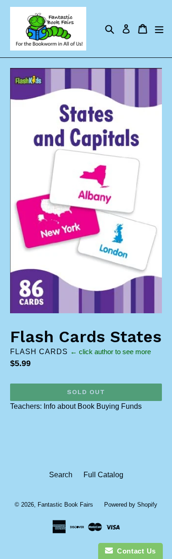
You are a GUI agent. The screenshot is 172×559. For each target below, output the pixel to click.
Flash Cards (39, 352)
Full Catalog (103, 475)
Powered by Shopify (130, 504)
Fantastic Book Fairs (65, 504)
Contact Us (134, 551)
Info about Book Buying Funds (93, 406)
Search (60, 475)
